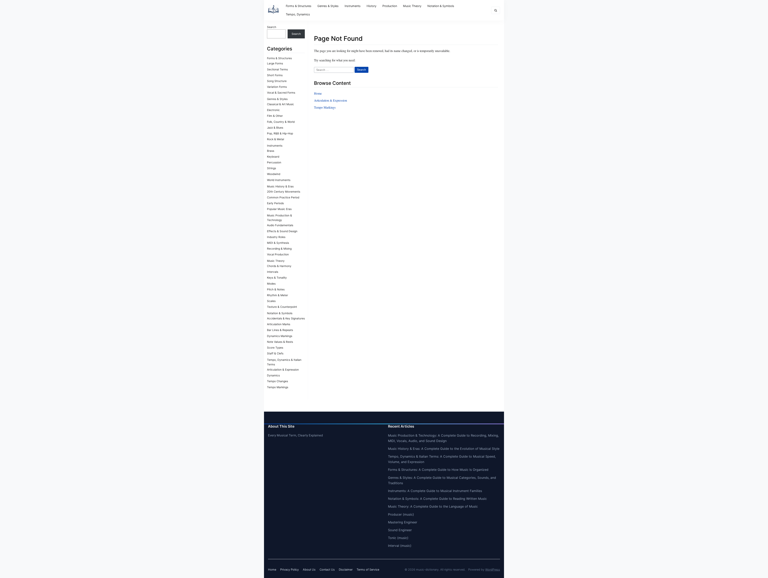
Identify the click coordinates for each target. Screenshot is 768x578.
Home (318, 93)
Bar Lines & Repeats (280, 330)
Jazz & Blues (275, 127)
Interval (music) (399, 546)
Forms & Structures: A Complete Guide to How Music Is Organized (438, 470)
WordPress (492, 569)
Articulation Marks (278, 324)
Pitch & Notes (276, 289)
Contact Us (327, 569)
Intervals (272, 271)
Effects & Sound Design (282, 231)
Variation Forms (277, 86)
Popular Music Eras (279, 209)
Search (271, 27)
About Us (309, 569)
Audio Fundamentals (280, 225)
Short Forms (275, 75)
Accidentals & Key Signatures (286, 318)
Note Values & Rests (280, 341)
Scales (271, 301)
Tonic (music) (398, 538)
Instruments (353, 6)
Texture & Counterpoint (282, 306)
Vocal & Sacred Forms (281, 92)
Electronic (273, 110)
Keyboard (273, 156)
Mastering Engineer (402, 522)
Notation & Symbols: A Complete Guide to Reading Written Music (437, 499)
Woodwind (273, 174)
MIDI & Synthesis (278, 242)
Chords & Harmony (279, 266)
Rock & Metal (275, 139)
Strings (271, 168)
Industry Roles (276, 237)
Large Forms (275, 63)
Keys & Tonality (277, 277)
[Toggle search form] (495, 10)
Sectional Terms (277, 69)
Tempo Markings (277, 387)
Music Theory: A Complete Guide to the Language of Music (433, 506)
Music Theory (412, 6)
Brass (270, 150)
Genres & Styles (328, 6)
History (371, 6)
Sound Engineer (400, 530)
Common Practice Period (283, 197)
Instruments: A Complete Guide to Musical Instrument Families (435, 491)
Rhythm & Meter (277, 295)
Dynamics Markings (279, 336)
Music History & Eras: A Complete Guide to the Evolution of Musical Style (443, 449)
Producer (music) (401, 514)
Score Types (275, 347)
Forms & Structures (298, 6)
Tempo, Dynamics (298, 14)
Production (389, 6)
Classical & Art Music (280, 104)
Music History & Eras (280, 186)
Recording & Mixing (279, 248)
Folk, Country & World (281, 121)
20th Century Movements (283, 191)
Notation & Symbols (440, 6)
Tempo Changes (277, 381)
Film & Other (275, 115)
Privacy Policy (289, 569)
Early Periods (275, 203)
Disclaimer (346, 569)
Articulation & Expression (283, 369)
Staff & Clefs (275, 353)
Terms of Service (368, 569)
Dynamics (273, 375)
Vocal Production (278, 254)
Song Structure (277, 81)
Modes (271, 283)
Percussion (274, 162)
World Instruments (278, 180)
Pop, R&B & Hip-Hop (280, 133)
